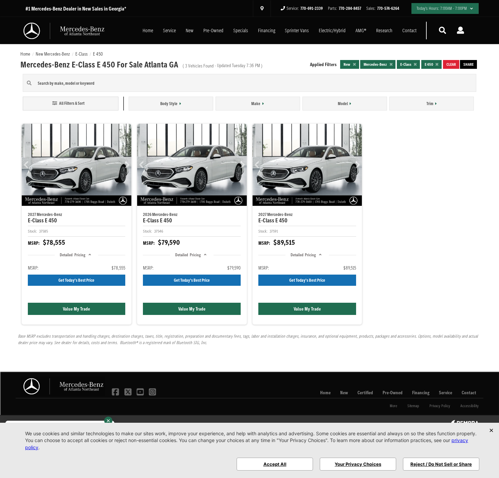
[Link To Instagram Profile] (152, 391)
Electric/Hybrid (332, 30)
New (189, 30)
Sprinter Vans (297, 30)
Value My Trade (76, 309)
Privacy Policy (439, 405)
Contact (409, 30)
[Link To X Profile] (128, 391)
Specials (240, 30)
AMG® (360, 30)
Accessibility (469, 405)
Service (169, 30)
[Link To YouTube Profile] (141, 391)
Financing (266, 30)
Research (384, 30)
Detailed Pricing (72, 254)
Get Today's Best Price (76, 280)
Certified (365, 393)
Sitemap (413, 405)
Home (148, 30)
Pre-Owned (213, 30)
